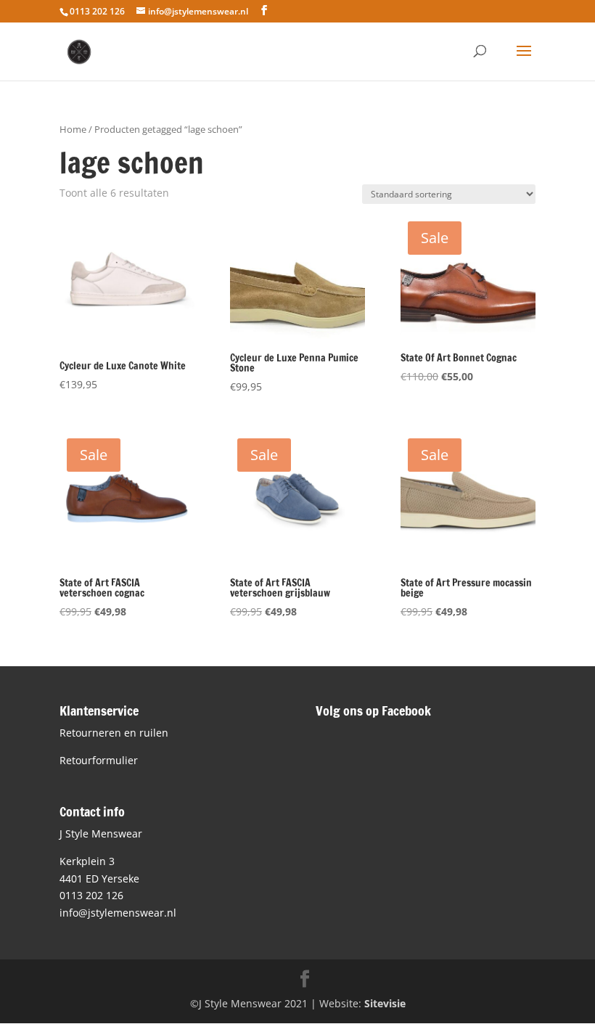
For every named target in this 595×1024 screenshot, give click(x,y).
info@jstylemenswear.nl (118, 912)
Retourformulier (99, 760)
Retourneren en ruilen (114, 733)
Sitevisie (385, 1003)
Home (73, 129)
